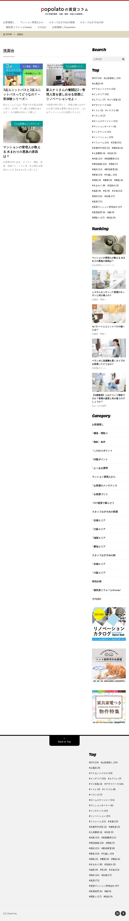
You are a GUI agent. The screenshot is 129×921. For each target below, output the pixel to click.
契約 (97, 169)
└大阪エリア (98, 529)
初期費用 (112, 159)
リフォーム (101, 142)
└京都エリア (98, 520)
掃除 (97, 180)
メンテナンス (102, 132)
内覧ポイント (100, 368)
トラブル (113, 110)
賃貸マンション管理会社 (107, 207)
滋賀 (97, 191)
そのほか (42, 27)
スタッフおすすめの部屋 (62, 22)
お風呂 (98, 83)
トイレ (98, 110)
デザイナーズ (102, 105)
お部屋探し (9, 22)
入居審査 (99, 153)
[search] (123, 59)
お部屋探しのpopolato (64, 27)
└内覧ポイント (100, 459)
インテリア (101, 94)
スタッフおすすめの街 (91, 22)
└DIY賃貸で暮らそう (103, 502)
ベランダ (99, 116)
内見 (112, 153)
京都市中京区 (101, 148)
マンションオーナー (104, 126)
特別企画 (96, 581)
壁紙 (114, 164)
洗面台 (114, 185)
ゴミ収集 (115, 100)
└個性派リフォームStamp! (106, 590)
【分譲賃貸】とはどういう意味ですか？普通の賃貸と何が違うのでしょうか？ (108, 398)
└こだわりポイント (102, 450)
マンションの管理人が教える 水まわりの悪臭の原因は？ (21, 151)
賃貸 (97, 201)
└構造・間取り (100, 433)
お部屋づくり (76, 66)
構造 (119, 180)
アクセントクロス (104, 89)
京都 (116, 142)
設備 (110, 196)
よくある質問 (100, 406)
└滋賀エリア (98, 537)
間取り (98, 218)
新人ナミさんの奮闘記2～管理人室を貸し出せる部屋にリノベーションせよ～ (65, 94)
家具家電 (112, 169)
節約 (97, 196)
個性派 (118, 148)
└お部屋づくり (100, 494)
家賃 (97, 175)
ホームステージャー (105, 121)
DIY (97, 78)
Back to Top (64, 741)
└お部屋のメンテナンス (104, 485)
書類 (108, 180)
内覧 (97, 159)
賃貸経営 (99, 212)
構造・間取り (32, 66)
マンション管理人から (32, 22)
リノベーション (103, 137)
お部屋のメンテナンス (28, 123)
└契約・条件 (98, 441)
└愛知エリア (98, 546)
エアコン (99, 100)
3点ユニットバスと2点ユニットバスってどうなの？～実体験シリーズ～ (22, 94)
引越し (111, 175)
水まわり (99, 185)
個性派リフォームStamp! (19, 27)
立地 (117, 191)
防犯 (112, 218)
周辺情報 (100, 164)
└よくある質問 (100, 468)
